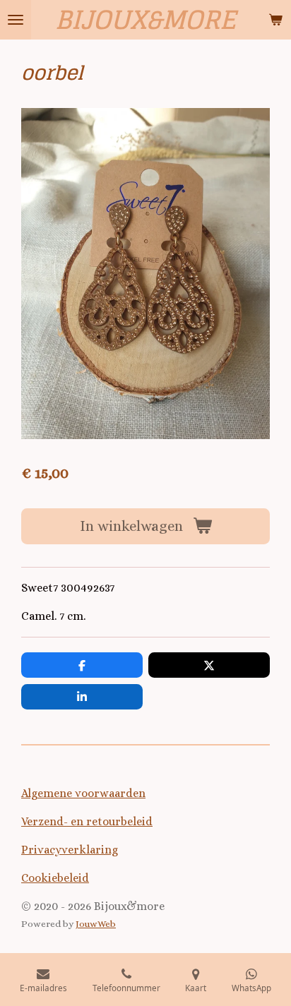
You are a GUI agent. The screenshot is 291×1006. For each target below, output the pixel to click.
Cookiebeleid (55, 878)
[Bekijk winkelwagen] (275, 20)
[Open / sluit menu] (15, 20)
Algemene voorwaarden (83, 793)
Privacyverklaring (69, 849)
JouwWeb (96, 923)
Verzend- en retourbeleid (87, 821)
